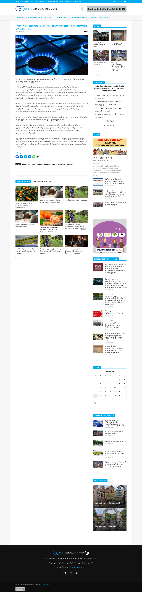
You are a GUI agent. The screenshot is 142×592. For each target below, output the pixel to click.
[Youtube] (125, 1)
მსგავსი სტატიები (23, 181)
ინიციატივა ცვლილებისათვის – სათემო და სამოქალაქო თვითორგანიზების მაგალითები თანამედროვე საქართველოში (115, 268)
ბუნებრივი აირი (26, 164)
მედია (93, 17)
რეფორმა (48, 17)
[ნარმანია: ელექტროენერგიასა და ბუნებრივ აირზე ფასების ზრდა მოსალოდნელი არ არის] (76, 241)
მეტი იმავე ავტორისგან (42, 181)
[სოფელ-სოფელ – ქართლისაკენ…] (110, 496)
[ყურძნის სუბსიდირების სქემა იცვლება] (76, 192)
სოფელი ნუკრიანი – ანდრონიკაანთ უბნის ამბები (99, 45)
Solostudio (46, 584)
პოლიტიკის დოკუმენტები (104, 415)
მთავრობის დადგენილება (58, 164)
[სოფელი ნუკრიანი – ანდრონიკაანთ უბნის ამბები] (101, 35)
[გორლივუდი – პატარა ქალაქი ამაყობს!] (119, 35)
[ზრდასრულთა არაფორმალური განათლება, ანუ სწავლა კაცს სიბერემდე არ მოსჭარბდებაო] (119, 55)
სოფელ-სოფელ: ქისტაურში (105, 526)
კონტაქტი (77, 1)
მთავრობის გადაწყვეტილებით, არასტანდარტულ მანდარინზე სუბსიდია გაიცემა (24, 205)
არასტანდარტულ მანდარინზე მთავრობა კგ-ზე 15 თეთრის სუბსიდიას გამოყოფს (49, 230)
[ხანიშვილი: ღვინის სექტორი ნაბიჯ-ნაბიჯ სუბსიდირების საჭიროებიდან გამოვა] (51, 241)
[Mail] (121, 1)
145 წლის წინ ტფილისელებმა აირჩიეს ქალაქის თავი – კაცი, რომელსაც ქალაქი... (114, 324)
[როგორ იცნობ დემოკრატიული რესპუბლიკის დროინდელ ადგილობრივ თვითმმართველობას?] (98, 192)
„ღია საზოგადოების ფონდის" (66, 558)
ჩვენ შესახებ (40, 1)
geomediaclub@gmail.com (77, 567)
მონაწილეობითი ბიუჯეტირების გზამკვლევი (114, 312)
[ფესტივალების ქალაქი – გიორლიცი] (101, 55)
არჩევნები (104, 17)
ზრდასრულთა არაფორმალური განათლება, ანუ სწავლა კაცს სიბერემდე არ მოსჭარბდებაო (118, 66)
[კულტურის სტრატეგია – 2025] (98, 443)
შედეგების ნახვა (109, 125)
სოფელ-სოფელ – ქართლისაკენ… (108, 503)
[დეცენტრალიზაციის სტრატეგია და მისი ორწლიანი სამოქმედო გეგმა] (98, 423)
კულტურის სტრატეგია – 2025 (115, 441)
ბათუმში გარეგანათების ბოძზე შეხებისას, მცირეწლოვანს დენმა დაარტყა (25, 251)
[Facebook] (118, 1)
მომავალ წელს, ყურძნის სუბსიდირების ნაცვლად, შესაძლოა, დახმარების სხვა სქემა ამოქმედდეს (75, 227)
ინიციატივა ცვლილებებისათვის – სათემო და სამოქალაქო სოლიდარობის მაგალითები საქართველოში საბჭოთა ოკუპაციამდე (115, 299)
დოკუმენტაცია (62, 17)
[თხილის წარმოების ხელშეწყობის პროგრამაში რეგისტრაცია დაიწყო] (51, 192)
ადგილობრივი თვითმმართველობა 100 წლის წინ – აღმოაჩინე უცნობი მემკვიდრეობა (113, 349)
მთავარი (20, 17)
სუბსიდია (69, 164)
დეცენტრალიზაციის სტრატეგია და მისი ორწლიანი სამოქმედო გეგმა (115, 423)
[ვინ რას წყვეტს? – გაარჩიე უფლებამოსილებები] (110, 146)
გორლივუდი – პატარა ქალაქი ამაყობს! (117, 44)
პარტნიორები (53, 1)
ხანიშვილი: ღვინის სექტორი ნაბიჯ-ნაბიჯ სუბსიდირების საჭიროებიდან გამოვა (50, 251)
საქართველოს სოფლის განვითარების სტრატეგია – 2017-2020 (114, 453)
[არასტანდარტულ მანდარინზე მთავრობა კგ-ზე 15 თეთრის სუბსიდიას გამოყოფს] (51, 218)
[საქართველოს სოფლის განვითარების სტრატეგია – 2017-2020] (98, 453)
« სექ (94, 403)
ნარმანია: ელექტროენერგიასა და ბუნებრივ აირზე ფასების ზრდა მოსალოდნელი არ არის (75, 251)
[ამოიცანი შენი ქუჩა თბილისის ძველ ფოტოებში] (98, 204)
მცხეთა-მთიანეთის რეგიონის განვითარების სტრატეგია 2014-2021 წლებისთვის (115, 464)
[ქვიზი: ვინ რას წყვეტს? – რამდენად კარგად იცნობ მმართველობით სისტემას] (98, 182)
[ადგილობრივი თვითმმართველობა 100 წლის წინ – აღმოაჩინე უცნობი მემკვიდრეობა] (98, 349)
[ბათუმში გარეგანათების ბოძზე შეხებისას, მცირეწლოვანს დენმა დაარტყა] (26, 241)
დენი (33, 164)
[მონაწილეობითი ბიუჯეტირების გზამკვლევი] (98, 313)
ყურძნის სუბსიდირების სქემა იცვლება (76, 200)
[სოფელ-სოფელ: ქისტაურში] (110, 519)
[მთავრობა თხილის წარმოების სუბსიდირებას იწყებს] (26, 216)
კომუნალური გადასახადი (43, 164)
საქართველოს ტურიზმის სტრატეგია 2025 (114, 432)
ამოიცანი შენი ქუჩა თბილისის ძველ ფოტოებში (116, 203)
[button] (115, 1)
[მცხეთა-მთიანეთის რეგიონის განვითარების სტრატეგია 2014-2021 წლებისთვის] (98, 464)
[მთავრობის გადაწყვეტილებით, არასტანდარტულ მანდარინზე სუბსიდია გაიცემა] (26, 193)
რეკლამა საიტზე (66, 1)
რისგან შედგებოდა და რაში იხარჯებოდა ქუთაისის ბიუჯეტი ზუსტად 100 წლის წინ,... (115, 336)
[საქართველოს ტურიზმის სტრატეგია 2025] (98, 433)
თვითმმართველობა (33, 17)
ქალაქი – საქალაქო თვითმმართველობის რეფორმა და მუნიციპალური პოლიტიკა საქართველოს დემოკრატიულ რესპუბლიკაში (116, 283)
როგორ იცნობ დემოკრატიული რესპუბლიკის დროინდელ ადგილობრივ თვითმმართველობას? (116, 193)
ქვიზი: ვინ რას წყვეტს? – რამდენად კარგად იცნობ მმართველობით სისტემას (114, 181)
